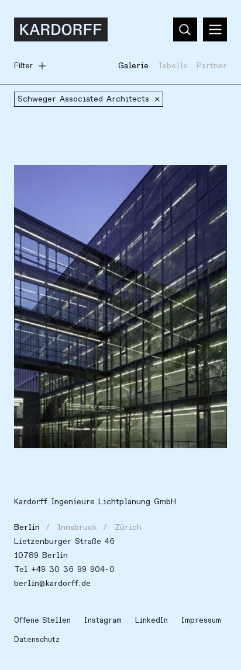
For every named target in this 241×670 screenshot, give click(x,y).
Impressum (201, 620)
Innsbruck (77, 527)
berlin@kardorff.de (52, 583)
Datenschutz (37, 639)
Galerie (133, 65)
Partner (212, 65)
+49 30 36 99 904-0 (73, 569)
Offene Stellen (42, 620)
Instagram (103, 620)
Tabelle (172, 65)
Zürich (128, 527)
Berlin (27, 527)
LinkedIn (151, 620)
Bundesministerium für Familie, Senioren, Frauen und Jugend (110, 187)
